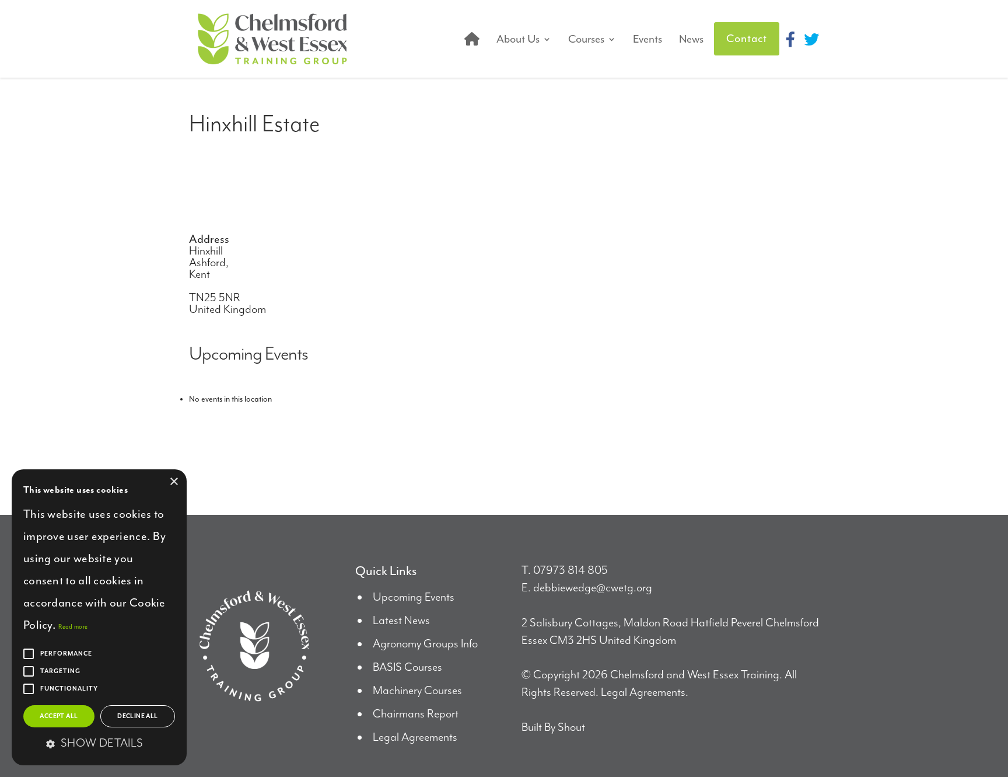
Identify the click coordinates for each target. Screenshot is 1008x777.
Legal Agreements (415, 737)
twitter (811, 38)
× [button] (173, 482)
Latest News (401, 621)
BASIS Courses (407, 667)
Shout (571, 727)
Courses (586, 39)
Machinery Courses (417, 691)
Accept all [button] (59, 716)
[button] (99, 744)
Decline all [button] (137, 716)
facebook (790, 38)
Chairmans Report (416, 714)
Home (472, 38)
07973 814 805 (570, 570)
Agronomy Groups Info (425, 644)
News (691, 39)
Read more (73, 626)
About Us (518, 39)
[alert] (99, 617)
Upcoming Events (413, 597)
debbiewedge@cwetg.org (592, 588)
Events (647, 39)
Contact (746, 39)
